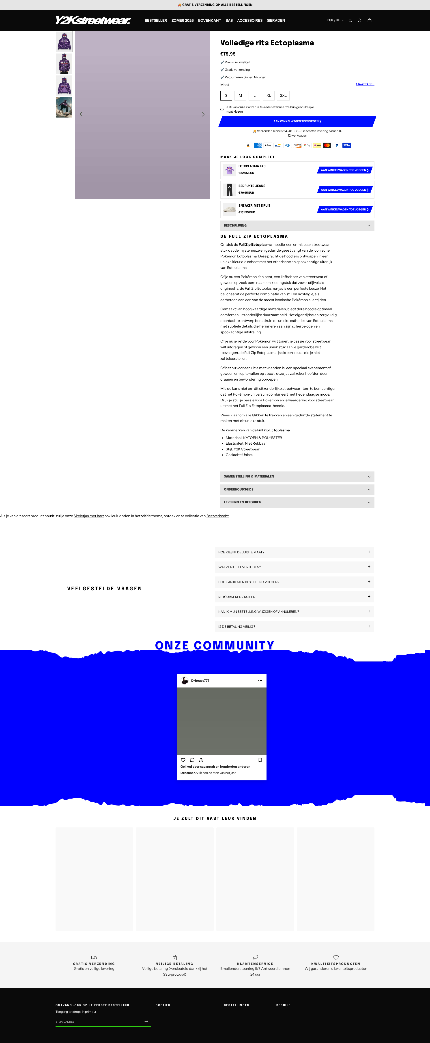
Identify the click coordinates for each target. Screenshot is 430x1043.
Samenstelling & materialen (249, 476)
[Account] (360, 20)
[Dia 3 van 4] (64, 85)
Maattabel (365, 84)
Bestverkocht (217, 516)
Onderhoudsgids (239, 489)
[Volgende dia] (205, 115)
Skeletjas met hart (89, 516)
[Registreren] (146, 1021)
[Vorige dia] (80, 115)
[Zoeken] (350, 20)
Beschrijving (235, 225)
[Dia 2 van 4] (64, 64)
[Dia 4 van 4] (64, 107)
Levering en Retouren (242, 502)
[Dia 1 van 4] (64, 42)
